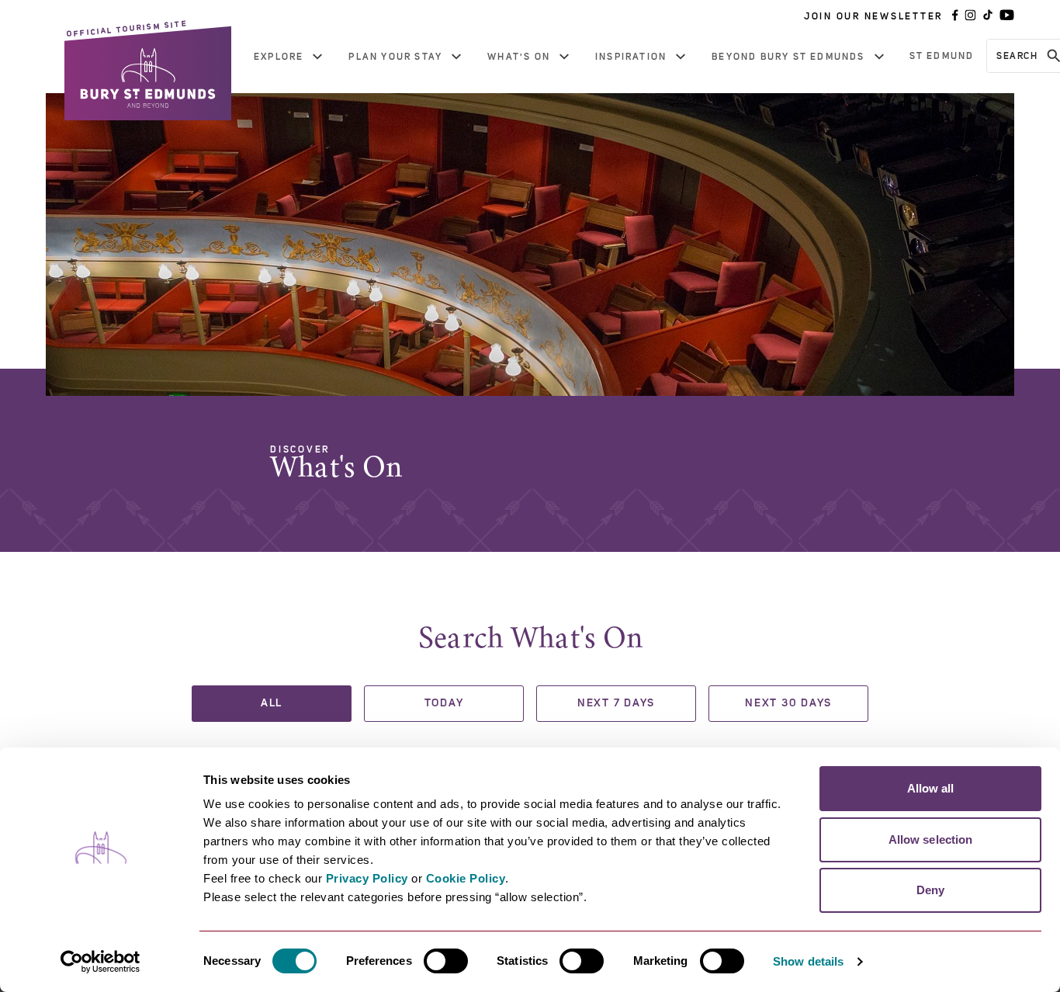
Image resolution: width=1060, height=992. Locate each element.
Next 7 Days (616, 703)
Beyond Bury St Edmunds (788, 56)
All (271, 703)
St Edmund (942, 56)
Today (444, 703)
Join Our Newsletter (873, 16)
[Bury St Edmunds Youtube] (1006, 16)
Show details (808, 961)
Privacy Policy (367, 878)
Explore (278, 56)
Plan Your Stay (395, 56)
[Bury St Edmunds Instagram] (970, 16)
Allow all (930, 788)
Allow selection (931, 839)
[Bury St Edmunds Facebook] (955, 16)
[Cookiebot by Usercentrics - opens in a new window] (100, 961)
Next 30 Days (788, 703)
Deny (930, 890)
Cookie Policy (466, 878)
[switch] (446, 961)
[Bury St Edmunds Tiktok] (987, 16)
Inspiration (631, 56)
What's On (518, 56)
